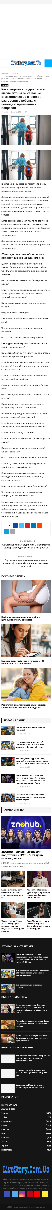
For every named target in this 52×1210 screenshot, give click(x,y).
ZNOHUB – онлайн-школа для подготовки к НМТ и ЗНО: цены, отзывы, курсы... (22, 855)
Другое (4, 1109)
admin (6, 112)
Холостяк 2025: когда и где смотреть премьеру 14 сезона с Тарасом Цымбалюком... (38, 894)
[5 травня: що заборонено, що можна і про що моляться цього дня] (8, 1073)
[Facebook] (7, 1194)
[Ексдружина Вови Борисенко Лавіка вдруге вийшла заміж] (8, 1088)
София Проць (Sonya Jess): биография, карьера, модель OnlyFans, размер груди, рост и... (13, 926)
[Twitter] (15, 1194)
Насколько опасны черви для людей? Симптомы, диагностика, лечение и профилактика (32, 1038)
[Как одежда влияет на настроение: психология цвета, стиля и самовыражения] (8, 1059)
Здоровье (6, 1113)
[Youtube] (37, 1194)
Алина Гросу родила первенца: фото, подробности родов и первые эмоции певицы (32, 1023)
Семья (4, 1125)
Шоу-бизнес (6, 1121)
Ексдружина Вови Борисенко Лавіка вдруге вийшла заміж (30, 1086)
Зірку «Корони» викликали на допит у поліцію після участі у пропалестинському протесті (26, 563)
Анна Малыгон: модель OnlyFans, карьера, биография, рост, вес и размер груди (38, 925)
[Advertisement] (26, 32)
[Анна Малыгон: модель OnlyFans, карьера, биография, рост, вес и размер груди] (39, 910)
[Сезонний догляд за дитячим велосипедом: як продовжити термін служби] (8, 798)
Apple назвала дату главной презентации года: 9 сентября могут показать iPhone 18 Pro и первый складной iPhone (30, 779)
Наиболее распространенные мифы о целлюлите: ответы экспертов (20, 618)
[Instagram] (22, 1194)
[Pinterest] (30, 1194)
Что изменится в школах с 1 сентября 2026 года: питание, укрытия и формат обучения (30, 744)
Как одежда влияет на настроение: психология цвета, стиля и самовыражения (33, 1058)
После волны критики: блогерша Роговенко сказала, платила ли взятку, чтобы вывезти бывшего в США (31, 1009)
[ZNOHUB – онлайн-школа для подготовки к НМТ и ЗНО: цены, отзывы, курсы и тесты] (26, 832)
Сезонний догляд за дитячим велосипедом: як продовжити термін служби (30, 797)
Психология (6, 1150)
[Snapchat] (45, 1194)
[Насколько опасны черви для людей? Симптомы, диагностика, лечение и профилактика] (8, 1038)
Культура (5, 1105)
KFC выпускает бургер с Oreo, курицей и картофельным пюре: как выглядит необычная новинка (32, 761)
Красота (5, 85)
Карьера (5, 1138)
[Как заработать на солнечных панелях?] (8, 730)
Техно (4, 1142)
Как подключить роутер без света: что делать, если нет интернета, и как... (13, 894)
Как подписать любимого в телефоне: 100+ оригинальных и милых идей (23, 662)
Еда (5, 1117)
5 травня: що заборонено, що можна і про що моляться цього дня (31, 1072)
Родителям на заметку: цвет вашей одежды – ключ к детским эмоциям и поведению (24, 706)
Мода (3, 1133)
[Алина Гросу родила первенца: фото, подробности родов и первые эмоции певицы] (8, 1024)
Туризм (4, 1146)
